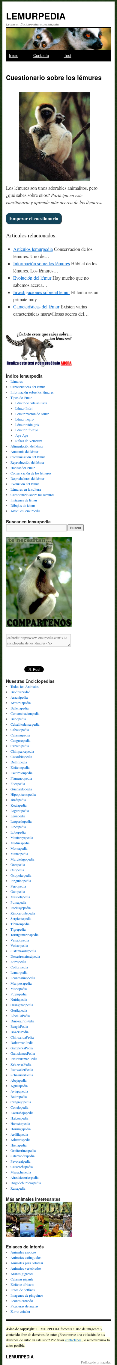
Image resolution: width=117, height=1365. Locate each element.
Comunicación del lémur (27, 456)
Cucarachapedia (21, 1166)
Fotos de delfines (22, 1289)
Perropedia (18, 886)
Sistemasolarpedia (23, 950)
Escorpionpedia (21, 772)
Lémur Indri (23, 408)
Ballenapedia (19, 708)
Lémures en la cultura (25, 489)
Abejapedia (18, 1080)
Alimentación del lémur (27, 446)
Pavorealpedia (20, 1161)
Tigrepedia (18, 929)
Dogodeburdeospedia (25, 1182)
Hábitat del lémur (22, 467)
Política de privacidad (96, 1362)
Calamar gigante (21, 1279)
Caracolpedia (19, 745)
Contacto (41, 55)
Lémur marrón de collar (32, 413)
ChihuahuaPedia (22, 1037)
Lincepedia (18, 826)
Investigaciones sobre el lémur (41, 292)
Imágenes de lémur (23, 500)
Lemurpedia (18, 972)
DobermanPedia (21, 1042)
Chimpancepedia (22, 751)
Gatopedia (17, 891)
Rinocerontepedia (22, 913)
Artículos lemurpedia (33, 249)
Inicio (13, 55)
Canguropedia (20, 740)
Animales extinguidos (25, 1257)
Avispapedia (19, 1091)
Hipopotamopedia (23, 794)
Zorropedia (18, 961)
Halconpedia (19, 1118)
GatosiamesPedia (22, 1053)
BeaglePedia (19, 1026)
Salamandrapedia (22, 1155)
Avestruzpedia (20, 702)
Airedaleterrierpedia (24, 1177)
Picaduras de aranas (24, 1306)
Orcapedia (17, 864)
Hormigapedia (20, 1128)
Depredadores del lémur (27, 478)
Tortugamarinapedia (24, 934)
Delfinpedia (18, 762)
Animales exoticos (23, 1252)
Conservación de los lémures (30, 473)
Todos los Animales (24, 686)
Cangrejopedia (20, 1101)
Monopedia (18, 988)
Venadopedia (19, 940)
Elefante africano (22, 1284)
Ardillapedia (19, 1134)
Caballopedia (19, 729)
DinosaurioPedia (22, 1021)
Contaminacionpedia (24, 713)
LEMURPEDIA (36, 15)
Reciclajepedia (20, 907)
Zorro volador (20, 1311)
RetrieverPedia (20, 1064)
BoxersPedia (19, 1031)
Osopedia (17, 869)
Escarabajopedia (21, 1112)
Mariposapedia (21, 983)
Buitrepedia (18, 1096)
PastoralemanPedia (23, 1058)
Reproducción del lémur (27, 462)
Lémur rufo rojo (26, 429)
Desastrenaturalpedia (25, 956)
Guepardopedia (21, 789)
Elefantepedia (19, 767)
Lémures (16, 381)
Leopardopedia (21, 821)
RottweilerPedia (21, 1069)
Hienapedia (18, 1145)
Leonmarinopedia (22, 977)
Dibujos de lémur (22, 505)
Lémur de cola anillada (31, 402)
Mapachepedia (20, 1172)
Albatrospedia (20, 1139)
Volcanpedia (19, 945)
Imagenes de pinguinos (26, 1295)
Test (67, 55)
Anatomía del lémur (24, 451)
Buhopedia (18, 718)
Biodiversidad (20, 691)
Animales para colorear (26, 1262)
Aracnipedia (19, 697)
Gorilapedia (18, 1010)
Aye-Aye (21, 435)
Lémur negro (24, 419)
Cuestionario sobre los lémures (32, 494)
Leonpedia (17, 815)
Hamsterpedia (20, 1123)
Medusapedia (19, 842)
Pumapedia (18, 902)
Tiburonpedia (19, 923)
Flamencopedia (21, 778)
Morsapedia (18, 848)
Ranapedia (17, 1188)
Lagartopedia (19, 810)
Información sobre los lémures (41, 263)
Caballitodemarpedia (24, 724)
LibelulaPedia (20, 1015)
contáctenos (73, 1339)
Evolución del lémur (32, 278)
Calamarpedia (20, 735)
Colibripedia (19, 967)
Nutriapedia (18, 999)
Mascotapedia (20, 896)
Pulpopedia (18, 994)
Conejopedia (19, 1107)
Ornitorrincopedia (23, 1150)
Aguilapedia (19, 1085)
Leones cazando (21, 1300)
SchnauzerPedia (21, 1074)
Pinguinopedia (20, 880)
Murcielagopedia (22, 859)
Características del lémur (36, 306)
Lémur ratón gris (27, 424)
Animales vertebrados (25, 1268)
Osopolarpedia (20, 875)
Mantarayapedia (21, 837)
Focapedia (17, 783)
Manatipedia (19, 853)
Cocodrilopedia (21, 756)
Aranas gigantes (21, 1273)
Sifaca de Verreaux (28, 440)
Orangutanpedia (21, 1004)
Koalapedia (18, 805)
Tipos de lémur (21, 397)
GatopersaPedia (21, 1047)
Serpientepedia (20, 918)
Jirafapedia (18, 799)
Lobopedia (18, 832)
